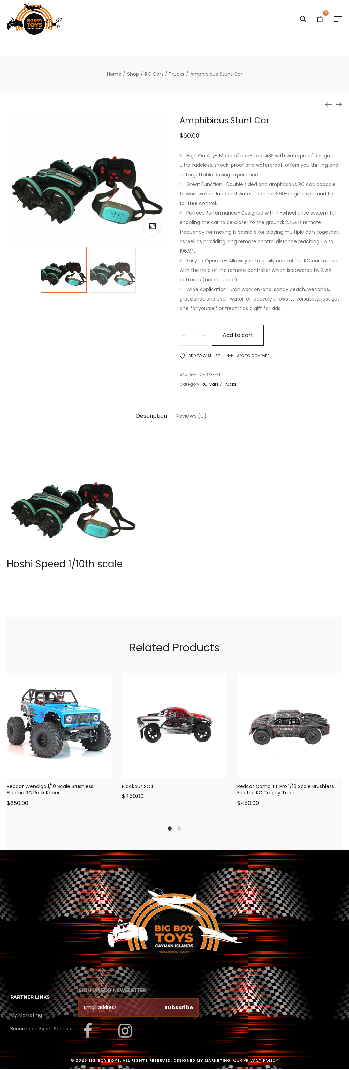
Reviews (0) (191, 416)
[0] (320, 19)
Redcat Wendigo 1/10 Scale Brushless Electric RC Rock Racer (50, 789)
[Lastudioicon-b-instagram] (125, 1031)
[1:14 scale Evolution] (328, 104)
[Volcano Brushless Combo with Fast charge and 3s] (338, 104)
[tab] (151, 419)
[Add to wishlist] (68, 771)
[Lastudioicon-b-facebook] (88, 1031)
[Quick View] (51, 771)
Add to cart (238, 335)
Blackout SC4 (138, 786)
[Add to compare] (85, 771)
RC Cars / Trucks (219, 384)
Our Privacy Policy (255, 1060)
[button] (34, 771)
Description (151, 416)
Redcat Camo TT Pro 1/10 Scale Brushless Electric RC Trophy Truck (285, 789)
